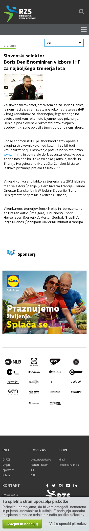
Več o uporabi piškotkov (68, 524)
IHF (32, 470)
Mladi (62, 459)
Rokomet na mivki (69, 464)
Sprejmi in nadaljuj (22, 524)
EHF (32, 475)
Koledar (6, 475)
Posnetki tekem (39, 464)
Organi (6, 464)
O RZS (6, 459)
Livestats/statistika (40, 459)
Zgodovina (8, 470)
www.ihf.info (13, 154)
